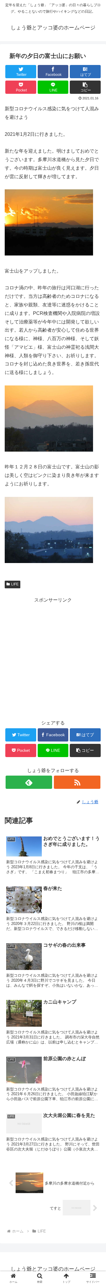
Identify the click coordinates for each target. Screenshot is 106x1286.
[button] (95, 788)
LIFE (15, 584)
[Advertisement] (53, 657)
